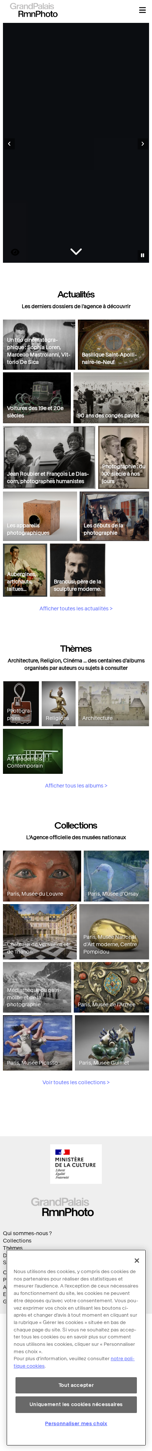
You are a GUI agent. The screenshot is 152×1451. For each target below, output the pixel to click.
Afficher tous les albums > (76, 786)
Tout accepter (76, 1385)
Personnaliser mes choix (76, 1423)
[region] (76, 1348)
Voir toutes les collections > (76, 1082)
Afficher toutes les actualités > (76, 608)
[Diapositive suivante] (143, 143)
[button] (142, 10)
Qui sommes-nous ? (27, 1233)
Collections (17, 1241)
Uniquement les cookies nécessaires (76, 1404)
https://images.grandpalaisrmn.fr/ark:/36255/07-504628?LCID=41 (10, 252)
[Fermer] (137, 1260)
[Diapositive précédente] (9, 143)
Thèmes (13, 1248)
